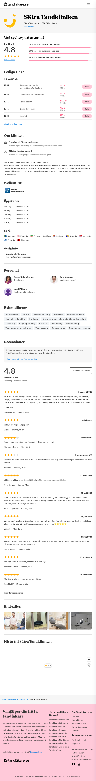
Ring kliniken (29, 26)
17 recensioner (9, 60)
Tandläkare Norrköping (59, 740)
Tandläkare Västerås (58, 733)
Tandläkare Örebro (57, 736)
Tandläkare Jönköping (59, 747)
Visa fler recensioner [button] (13, 593)
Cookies (75, 730)
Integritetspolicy (79, 727)
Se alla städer (55, 750)
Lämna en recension (81, 370)
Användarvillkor (79, 723)
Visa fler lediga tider (13, 124)
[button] (48, 621)
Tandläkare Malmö (57, 726)
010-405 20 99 (78, 756)
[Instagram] (79, 764)
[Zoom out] (89, 663)
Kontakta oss (77, 720)
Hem (4, 699)
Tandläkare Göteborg (58, 723)
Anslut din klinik (79, 740)
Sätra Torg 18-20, (40, 23)
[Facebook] (73, 764)
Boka (87, 87)
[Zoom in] (89, 659)
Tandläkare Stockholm (18, 699)
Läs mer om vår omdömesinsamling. (22, 359)
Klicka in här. (36, 752)
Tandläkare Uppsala (57, 730)
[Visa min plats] (89, 666)
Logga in (76, 743)
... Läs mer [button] (8, 407)
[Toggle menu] (88, 4)
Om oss (75, 717)
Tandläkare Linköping (58, 743)
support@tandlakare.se (82, 759)
